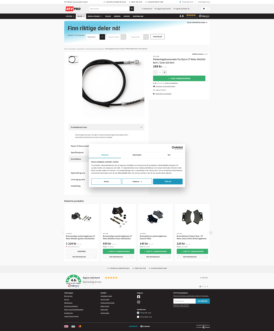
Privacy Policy (176, 306)
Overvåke (81, 251)
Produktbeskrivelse (79, 127)
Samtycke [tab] (105, 155)
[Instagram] (154, 302)
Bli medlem (202, 301)
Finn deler (157, 36)
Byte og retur (68, 296)
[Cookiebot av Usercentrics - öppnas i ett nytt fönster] (173, 147)
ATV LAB (156, 56)
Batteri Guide (105, 306)
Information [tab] (137, 155)
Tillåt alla (168, 181)
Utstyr (69, 16)
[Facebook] (154, 296)
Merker (117, 16)
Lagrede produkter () (182, 9)
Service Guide (105, 299)
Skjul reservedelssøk (196, 22)
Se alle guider (105, 313)
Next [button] (210, 232)
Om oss (66, 299)
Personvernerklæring (71, 306)
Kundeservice (148, 9)
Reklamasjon (68, 303)
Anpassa (136, 181)
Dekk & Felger (94, 16)
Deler (79, 16)
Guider (127, 16)
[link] (137, 281)
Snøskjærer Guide (106, 296)
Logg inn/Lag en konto (163, 9)
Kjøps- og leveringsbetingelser (73, 310)
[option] (73, 60)
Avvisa (106, 181)
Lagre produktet (160, 90)
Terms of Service (185, 306)
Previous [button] (63, 232)
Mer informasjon (79, 257)
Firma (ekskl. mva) (204, 2)
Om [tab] (169, 155)
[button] (194, 16)
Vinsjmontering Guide (107, 303)
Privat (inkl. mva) (187, 2)
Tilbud (108, 16)
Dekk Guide (104, 310)
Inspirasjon (138, 16)
